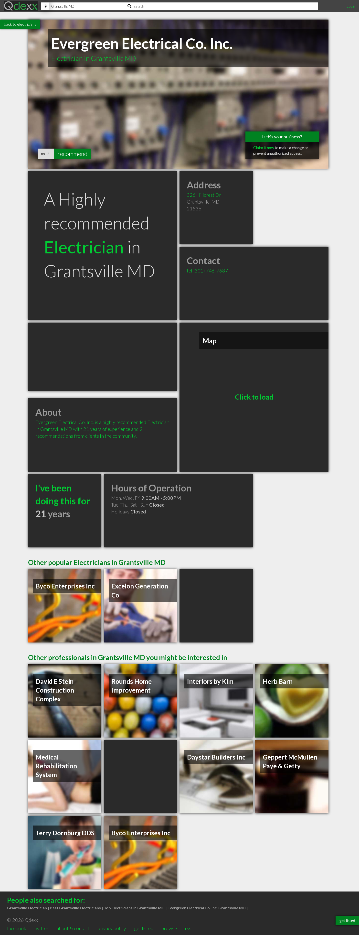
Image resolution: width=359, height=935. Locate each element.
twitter (41, 928)
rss (188, 928)
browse (169, 928)
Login (350, 6)
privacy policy (111, 928)
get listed (143, 928)
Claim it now (263, 147)
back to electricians (20, 24)
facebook (16, 928)
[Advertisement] (102, 357)
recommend (72, 153)
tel (207, 270)
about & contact (73, 928)
